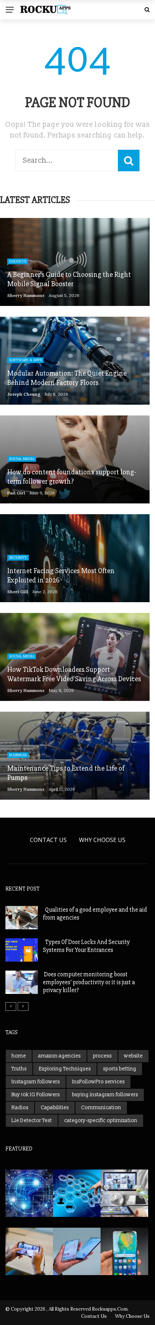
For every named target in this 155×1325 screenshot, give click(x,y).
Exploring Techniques (65, 1069)
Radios (20, 1108)
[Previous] (10, 1006)
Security (18, 557)
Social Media (21, 458)
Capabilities (55, 1108)
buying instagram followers (105, 1095)
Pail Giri (16, 493)
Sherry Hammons (25, 295)
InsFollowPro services (98, 1082)
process (102, 1056)
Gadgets (17, 261)
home (19, 1056)
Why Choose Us (102, 840)
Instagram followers (36, 1082)
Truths (19, 1069)
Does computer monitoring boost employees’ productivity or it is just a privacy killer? (89, 982)
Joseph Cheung (23, 394)
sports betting (119, 1069)
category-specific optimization (100, 1120)
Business (18, 755)
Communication (101, 1108)
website (133, 1056)
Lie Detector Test (32, 1120)
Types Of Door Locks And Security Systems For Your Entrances (86, 946)
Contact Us (48, 840)
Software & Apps (25, 360)
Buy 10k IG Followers (36, 1095)
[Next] (23, 1006)
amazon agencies (59, 1056)
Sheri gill (17, 591)
